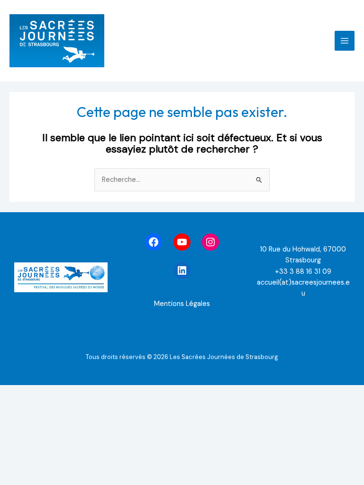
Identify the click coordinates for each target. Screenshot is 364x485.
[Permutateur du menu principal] (345, 41)
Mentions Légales (182, 303)
